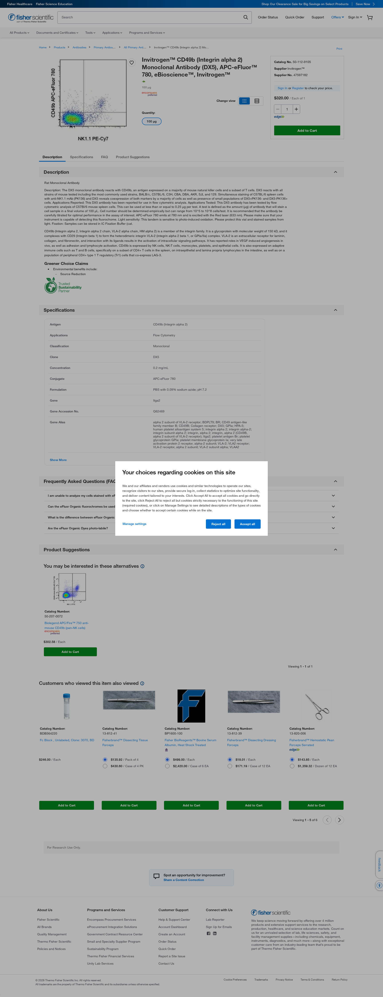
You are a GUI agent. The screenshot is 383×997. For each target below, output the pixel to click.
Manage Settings (134, 524)
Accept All (247, 524)
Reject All (218, 524)
